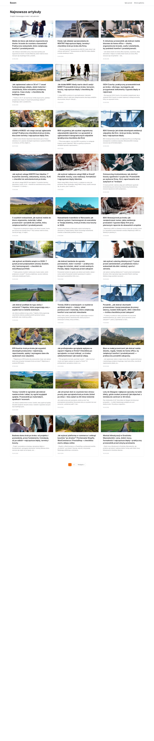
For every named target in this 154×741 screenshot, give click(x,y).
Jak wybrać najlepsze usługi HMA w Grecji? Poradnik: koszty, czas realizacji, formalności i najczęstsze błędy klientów (77, 176)
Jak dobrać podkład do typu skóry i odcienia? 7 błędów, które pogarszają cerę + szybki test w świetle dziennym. (31, 307)
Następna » (81, 464)
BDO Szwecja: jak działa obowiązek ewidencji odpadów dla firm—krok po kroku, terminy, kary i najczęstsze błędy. (122, 133)
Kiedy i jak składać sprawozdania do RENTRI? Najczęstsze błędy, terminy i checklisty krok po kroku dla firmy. (74, 43)
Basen (13, 3)
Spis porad (128, 3)
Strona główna (139, 3)
